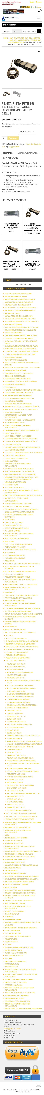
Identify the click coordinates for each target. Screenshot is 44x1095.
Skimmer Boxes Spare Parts (16, 859)
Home (5, 38)
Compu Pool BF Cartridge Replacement (21, 351)
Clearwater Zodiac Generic (18, 699)
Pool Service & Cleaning (15, 558)
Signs (7, 835)
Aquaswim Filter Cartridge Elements (20, 308)
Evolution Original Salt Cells (19, 724)
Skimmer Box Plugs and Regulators (19, 857)
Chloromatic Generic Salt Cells (20, 694)
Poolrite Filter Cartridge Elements (20, 571)
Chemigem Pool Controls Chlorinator (22, 641)
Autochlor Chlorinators (16, 638)
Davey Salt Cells (14, 711)
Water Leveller (11, 967)
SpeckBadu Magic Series (15, 903)
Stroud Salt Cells (14, 799)
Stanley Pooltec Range (14, 911)
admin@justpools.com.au (12, 1029)
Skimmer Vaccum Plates (14, 862)
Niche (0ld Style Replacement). (18, 506)
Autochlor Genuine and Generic (20, 685)
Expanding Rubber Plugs (15, 376)
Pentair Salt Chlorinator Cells (20, 758)
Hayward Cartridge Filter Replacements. (22, 407)
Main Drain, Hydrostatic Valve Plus (19, 471)
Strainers (9, 917)
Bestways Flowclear (13, 324)
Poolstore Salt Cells (16, 774)
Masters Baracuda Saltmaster (20, 747)
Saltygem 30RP (14, 147)
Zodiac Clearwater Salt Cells (19, 810)
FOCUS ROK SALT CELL (15, 727)
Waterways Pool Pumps (14, 998)
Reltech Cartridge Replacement (18, 611)
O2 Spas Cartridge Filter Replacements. (22, 509)
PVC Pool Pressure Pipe (14, 601)
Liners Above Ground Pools (16, 458)
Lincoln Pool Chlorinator (17, 652)
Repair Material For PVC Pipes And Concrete (23, 614)
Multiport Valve (11, 485)
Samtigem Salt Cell (8, 130)
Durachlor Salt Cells (16, 716)
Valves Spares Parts (13, 950)
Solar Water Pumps (13, 868)
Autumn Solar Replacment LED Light (20, 319)
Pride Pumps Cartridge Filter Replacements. (17, 588)
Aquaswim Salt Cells (15, 678)
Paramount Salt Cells (16, 755)
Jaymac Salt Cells (14, 738)
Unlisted (8, 944)
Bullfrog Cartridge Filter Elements (20, 330)
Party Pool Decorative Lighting (18, 544)
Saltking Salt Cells (15, 791)
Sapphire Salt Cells (15, 796)
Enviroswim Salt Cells (16, 722)
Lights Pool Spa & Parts (15, 455)
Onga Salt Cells (13, 752)
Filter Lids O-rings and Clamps (17, 379)
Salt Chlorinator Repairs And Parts (21, 813)
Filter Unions (10, 387)
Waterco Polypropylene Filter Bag (19, 979)
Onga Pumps (10, 520)
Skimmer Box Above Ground (16, 838)
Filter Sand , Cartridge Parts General (21, 381)
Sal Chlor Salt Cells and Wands (20, 785)
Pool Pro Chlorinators (16, 655)
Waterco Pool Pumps (13, 985)
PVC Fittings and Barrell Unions (18, 598)
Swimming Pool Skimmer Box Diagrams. (21, 928)
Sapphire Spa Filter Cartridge (17, 827)
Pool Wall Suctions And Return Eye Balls (22, 564)
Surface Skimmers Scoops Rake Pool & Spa (22, 922)
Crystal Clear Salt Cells (17, 708)
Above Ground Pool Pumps (16, 296)
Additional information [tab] (28, 153)
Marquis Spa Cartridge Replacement (20, 474)
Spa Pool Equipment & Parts (16, 884)
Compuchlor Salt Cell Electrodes (21, 705)
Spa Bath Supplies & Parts (15, 873)
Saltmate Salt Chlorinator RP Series (21, 816)
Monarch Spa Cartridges (15, 482)
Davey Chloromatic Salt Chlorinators (22, 647)
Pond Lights (10, 552)
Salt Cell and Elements (19, 40)
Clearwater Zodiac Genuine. (19, 702)
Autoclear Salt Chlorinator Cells (21, 688)
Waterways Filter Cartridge (17, 995)
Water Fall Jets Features (15, 961)
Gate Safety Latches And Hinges (18, 395)
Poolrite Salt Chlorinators (17, 658)
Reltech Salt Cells (15, 782)
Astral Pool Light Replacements (18, 316)
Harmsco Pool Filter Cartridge (18, 404)
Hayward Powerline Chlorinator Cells (23, 736)
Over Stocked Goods (13, 525)
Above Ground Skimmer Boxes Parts (20, 299)
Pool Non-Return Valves (15, 555)
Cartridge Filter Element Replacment (21, 335)
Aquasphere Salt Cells (16, 675)
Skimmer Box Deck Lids (14, 843)
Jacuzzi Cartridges (13, 433)
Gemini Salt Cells (14, 733)
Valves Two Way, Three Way (16, 953)
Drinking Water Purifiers (15, 370)
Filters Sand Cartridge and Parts (19, 393)
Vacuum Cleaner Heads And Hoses (19, 947)
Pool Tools (9, 561)
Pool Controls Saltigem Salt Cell (21, 761)
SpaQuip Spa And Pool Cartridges (19, 901)
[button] (39, 51)
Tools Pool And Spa (13, 933)
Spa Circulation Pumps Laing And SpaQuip (22, 876)
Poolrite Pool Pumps (14, 574)
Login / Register (36, 2)
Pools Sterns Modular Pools (17, 577)
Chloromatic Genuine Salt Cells (20, 697)
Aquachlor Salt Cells (16, 664)
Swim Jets (9, 925)
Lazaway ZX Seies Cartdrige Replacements (22, 447)
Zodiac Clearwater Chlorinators (20, 819)
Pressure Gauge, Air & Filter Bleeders (21, 585)
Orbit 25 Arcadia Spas (14, 522)
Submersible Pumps (13, 919)
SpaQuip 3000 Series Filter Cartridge (20, 893)
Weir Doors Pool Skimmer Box (17, 1001)
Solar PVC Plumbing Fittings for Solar (21, 865)
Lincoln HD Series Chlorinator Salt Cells (24, 744)
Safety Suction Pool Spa (15, 629)
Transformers (11, 939)
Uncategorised (11, 942)
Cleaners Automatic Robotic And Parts (21, 346)
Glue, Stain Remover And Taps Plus (19, 398)
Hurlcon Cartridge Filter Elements (20, 420)
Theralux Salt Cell (15, 802)
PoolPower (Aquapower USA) (19, 768)
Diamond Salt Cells (15, 713)
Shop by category (9, 25)
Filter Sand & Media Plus (15, 384)
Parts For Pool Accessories (17, 538)
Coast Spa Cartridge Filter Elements (20, 349)
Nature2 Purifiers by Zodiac (16, 498)
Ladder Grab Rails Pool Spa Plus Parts (21, 441)
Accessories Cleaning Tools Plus (19, 302)
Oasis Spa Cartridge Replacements (19, 512)
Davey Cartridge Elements (16, 360)
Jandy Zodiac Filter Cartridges (18, 436)
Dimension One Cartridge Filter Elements (22, 368)
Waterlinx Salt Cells (15, 807)
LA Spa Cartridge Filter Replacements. (21, 439)
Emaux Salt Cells (14, 719)
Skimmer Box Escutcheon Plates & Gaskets (22, 851)
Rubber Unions (11, 627)
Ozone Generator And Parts (16, 528)
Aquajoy (9, 635)
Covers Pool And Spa (13, 357)
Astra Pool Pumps (12, 313)
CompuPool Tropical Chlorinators (20, 644)
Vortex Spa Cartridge (14, 956)
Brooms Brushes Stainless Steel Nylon (21, 327)
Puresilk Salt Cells (15, 779)
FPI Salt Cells (12, 730)
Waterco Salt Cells (15, 805)
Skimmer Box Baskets (13, 841)
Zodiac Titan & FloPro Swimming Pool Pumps (23, 1009)
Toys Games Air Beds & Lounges (17, 936)
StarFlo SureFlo (12, 914)
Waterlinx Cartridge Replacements (20, 993)
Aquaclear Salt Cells (16, 667)
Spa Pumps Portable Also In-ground (20, 890)
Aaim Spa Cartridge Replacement (18, 294)
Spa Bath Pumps (11, 871)
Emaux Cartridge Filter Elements (19, 373)
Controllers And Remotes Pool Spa (20, 354)
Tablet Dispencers (12, 931)
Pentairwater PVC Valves (15, 547)
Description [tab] (8, 153)
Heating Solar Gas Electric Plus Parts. (21, 409)
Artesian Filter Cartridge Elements (20, 310)
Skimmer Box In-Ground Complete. (19, 854)
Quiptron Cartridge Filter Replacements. (22, 608)
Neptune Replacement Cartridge (18, 504)
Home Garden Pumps (13, 412)
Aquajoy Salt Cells (15, 669)
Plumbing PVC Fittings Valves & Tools (20, 550)
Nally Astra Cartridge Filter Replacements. (23, 495)
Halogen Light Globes (14, 401)
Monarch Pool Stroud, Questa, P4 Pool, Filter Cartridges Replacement (21, 478)
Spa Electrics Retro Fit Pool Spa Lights (21, 879)
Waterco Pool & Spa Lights (16, 982)
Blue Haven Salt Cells (16, 691)
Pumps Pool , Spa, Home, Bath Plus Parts (21, 595)
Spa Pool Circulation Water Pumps (19, 882)
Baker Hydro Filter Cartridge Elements (22, 321)
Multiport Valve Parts (14, 488)
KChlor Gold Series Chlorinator (19, 649)
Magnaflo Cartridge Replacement (19, 469)
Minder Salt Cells (14, 749)
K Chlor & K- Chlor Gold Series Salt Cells (24, 741)
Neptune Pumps (11, 501)
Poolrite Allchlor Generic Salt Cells (23, 771)
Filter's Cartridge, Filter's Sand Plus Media (23, 390)
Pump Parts (9, 592)
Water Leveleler (12, 964)
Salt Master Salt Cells (16, 788)
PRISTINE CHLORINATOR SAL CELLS (20, 777)
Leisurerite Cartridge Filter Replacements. (23, 453)
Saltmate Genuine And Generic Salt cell (24, 793)
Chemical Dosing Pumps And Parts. (19, 338)
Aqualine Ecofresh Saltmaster (20, 672)
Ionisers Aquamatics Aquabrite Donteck (22, 430)
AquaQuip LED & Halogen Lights (18, 305)
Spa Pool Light (11, 887)
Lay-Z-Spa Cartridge (13, 444)
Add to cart (13, 138)
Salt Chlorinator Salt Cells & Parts (25, 38)
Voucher (8, 958)
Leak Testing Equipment (15, 450)
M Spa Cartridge (11, 461)
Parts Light (9, 541)
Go (39, 31)
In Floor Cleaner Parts (14, 423)
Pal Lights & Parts (12, 531)
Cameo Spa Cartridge (14, 333)
